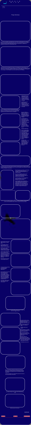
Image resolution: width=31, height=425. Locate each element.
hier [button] (15, 310)
